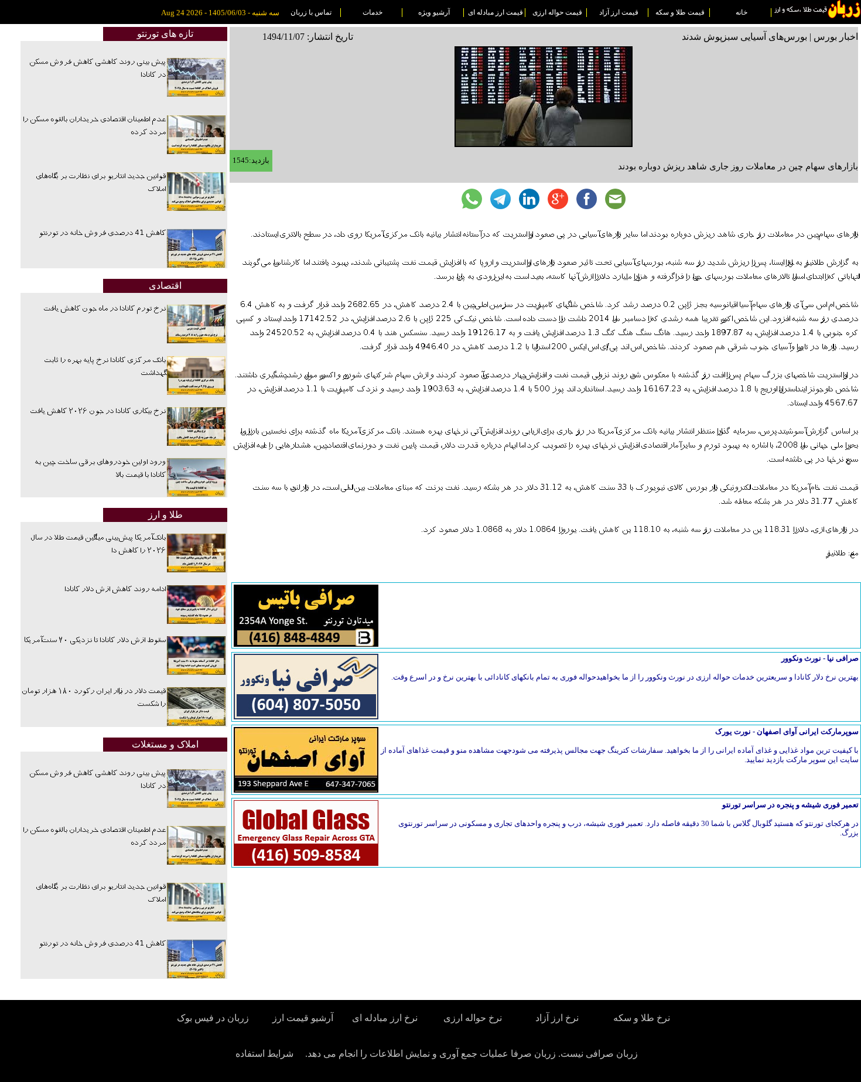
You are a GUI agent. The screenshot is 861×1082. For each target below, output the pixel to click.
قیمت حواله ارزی (557, 12)
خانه (741, 12)
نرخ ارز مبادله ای (385, 1018)
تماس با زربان (311, 12)
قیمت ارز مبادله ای (495, 12)
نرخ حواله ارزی (472, 1018)
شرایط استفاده (264, 1054)
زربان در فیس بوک (214, 1018)
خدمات (372, 12)
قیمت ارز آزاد (618, 12)
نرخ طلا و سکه (641, 1018)
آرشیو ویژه (434, 12)
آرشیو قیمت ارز (302, 1018)
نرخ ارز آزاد (557, 1018)
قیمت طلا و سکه (680, 12)
